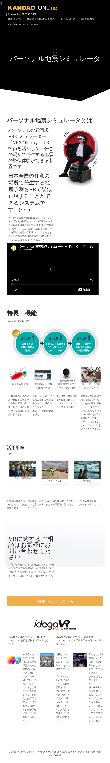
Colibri (57, 755)
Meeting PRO (14, 19)
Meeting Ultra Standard (40, 19)
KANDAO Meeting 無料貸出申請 (23, 24)
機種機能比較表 (87, 19)
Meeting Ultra (67, 19)
